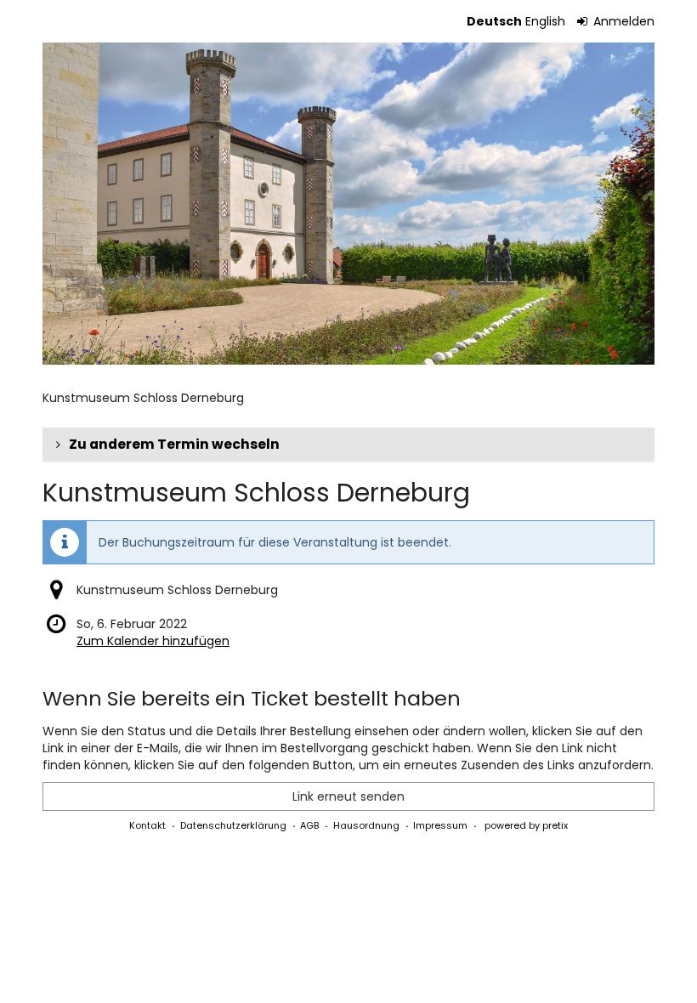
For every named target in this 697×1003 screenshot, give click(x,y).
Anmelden (622, 21)
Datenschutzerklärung (233, 825)
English (545, 21)
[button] (348, 444)
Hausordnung (366, 825)
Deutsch (494, 21)
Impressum (440, 825)
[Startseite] (348, 203)
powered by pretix (526, 825)
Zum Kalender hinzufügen (153, 640)
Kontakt (147, 825)
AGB (309, 825)
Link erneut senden (348, 796)
